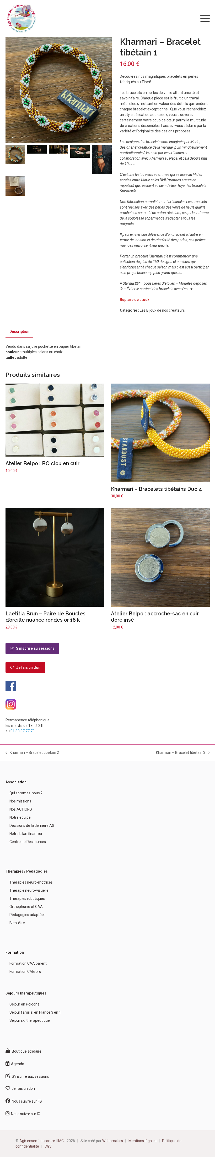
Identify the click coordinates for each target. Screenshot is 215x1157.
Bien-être (17, 923)
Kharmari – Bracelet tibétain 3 (180, 752)
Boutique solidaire (25, 1051)
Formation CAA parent (28, 963)
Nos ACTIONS (20, 809)
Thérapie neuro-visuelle (29, 890)
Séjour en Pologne (24, 1004)
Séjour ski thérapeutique (29, 1020)
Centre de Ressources (27, 842)
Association (16, 782)
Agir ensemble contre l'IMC (41, 1141)
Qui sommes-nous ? (25, 793)
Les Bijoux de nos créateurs (162, 310)
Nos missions (20, 801)
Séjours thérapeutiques (26, 993)
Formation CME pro (25, 971)
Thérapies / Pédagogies (27, 871)
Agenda (16, 1064)
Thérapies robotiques (27, 898)
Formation (15, 952)
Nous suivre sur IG (24, 1114)
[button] (205, 18)
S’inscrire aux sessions (29, 1076)
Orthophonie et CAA (26, 907)
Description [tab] (19, 331)
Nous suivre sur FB (26, 1101)
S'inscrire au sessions (34, 648)
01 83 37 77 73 (22, 731)
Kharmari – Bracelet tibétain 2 (32, 752)
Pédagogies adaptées (27, 915)
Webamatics (112, 1141)
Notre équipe (20, 817)
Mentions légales (142, 1141)
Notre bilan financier (25, 834)
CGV (48, 1146)
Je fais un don (27, 667)
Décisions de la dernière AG (31, 825)
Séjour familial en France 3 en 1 (35, 1012)
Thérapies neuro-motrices (31, 882)
